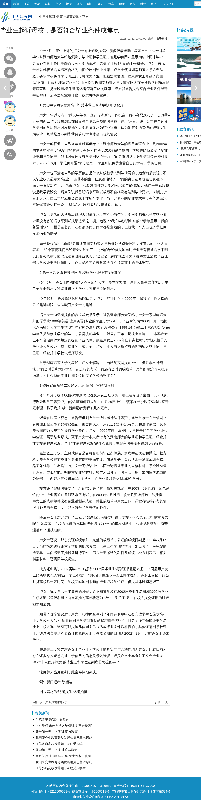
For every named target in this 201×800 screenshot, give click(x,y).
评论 (37, 3)
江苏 (26, 3)
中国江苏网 (47, 16)
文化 (58, 3)
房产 (154, 3)
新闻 (16, 3)
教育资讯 (72, 16)
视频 (48, 3)
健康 (122, 3)
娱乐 (101, 3)
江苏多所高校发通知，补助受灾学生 (61, 743)
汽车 (111, 3)
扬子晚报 (161, 38)
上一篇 (5, 88)
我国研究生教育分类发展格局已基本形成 (64, 737)
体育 (79, 3)
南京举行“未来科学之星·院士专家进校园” (64, 725)
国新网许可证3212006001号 (50, 791)
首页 (5, 3)
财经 (143, 3)
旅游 (69, 3)
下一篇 (196, 88)
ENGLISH (167, 3)
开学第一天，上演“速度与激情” (57, 731)
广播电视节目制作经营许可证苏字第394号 (141, 791)
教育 (132, 3)
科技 (90, 3)
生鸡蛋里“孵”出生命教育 (52, 719)
